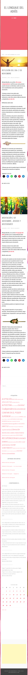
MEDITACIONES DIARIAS (8, 433)
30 (10, 605)
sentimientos (6, 445)
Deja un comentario (15, 77)
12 (20, 594)
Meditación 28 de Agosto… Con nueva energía (12, 466)
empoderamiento (7, 424)
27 (24, 602)
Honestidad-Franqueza (13, 426)
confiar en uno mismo (15, 416)
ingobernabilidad (6, 430)
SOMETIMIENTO (7, 448)
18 (17, 598)
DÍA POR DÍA (17, 421)
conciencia (20, 409)
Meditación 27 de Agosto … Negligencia (10, 473)
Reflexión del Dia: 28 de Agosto (8, 462)
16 (10, 598)
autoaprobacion (15, 402)
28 (3, 605)
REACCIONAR (19, 435)
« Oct (3, 610)
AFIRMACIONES (20, 399)
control (21, 416)
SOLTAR (12, 445)
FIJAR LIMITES (21, 423)
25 (17, 602)
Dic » (6, 610)
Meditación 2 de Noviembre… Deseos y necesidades (11, 220)
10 (13, 594)
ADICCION (14, 399)
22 (6, 602)
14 (3, 598)
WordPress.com (15, 672)
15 (6, 598)
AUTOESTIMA (7, 405)
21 (3, 602)
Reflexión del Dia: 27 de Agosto (8, 470)
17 (13, 598)
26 (20, 602)
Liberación (15, 429)
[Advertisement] (14, 35)
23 (10, 602)
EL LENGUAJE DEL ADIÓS (14, 9)
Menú (15, 18)
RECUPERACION (8, 438)
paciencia (8, 435)
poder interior (13, 435)
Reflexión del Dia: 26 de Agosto (8, 477)
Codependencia (9, 408)
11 (17, 594)
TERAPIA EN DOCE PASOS (17, 448)
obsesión (4, 435)
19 (20, 598)
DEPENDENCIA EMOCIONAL (16, 419)
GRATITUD (5, 426)
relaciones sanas (12, 442)
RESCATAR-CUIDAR (20, 442)
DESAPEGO (4, 421)
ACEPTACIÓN (7, 399)
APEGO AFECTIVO (7, 402)
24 (13, 602)
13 (24, 594)
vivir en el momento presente (11, 451)
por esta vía (11, 99)
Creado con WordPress (10, 671)
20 (24, 598)
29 (6, 605)
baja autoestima (14, 405)
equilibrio (15, 424)
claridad (21, 405)
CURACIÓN (8, 419)
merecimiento (19, 433)
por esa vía (11, 251)
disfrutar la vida (11, 421)
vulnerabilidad (10, 453)
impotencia (20, 426)
